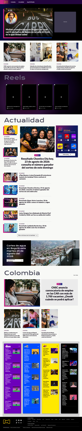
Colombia (13, 2)
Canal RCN (29, 419)
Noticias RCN (39, 419)
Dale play (66, 154)
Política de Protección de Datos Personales (38, 427)
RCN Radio (33, 419)
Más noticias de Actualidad (26, 235)
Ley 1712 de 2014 (43, 425)
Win (37, 421)
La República (29, 421)
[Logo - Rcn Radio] (6, 2)
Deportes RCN (48, 419)
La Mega (56, 419)
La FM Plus (68, 419)
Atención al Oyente (30, 425)
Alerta (52, 419)
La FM (43, 419)
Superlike (72, 419)
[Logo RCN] (6, 422)
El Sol (59, 419)
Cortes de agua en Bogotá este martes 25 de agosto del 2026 (16, 251)
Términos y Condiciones (26, 427)
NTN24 (34, 421)
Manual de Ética (37, 425)
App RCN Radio (30, 2)
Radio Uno (63, 419)
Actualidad (21, 2)
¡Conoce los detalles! (11, 260)
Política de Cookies (49, 427)
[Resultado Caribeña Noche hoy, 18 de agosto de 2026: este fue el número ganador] (11, 227)
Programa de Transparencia (52, 425)
